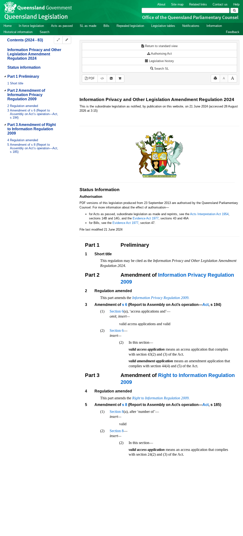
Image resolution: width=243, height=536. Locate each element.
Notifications (190, 26)
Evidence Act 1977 (146, 218)
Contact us (220, 4)
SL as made (88, 26)
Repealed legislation (130, 26)
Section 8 (117, 412)
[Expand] (58, 40)
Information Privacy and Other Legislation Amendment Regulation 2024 (34, 54)
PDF (91, 78)
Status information (24, 67)
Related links (198, 4)
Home (8, 26)
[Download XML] (102, 78)
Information (214, 26)
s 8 (124, 405)
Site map (177, 4)
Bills (106, 26)
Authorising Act (161, 53)
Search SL (161, 68)
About (161, 4)
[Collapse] (66, 40)
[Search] (234, 10)
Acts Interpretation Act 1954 (209, 214)
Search (44, 32)
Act (205, 305)
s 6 (124, 305)
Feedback (232, 32)
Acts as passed (62, 26)
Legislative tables (163, 26)
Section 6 (117, 311)
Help (236, 4)
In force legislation (31, 26)
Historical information (18, 32)
